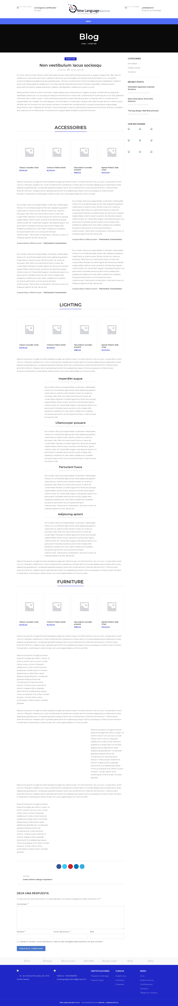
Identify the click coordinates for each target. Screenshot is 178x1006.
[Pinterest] (70, 866)
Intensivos (120, 980)
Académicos (121, 976)
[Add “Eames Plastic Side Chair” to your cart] (122, 143)
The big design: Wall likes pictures (143, 111)
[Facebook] (58, 866)
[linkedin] (76, 866)
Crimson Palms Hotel (56, 167)
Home (83, 44)
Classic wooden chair (29, 167)
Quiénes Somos (147, 980)
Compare (40, 154)
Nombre (21, 932)
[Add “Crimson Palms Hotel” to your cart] (67, 143)
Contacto (144, 989)
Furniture (92, 44)
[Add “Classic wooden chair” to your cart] (40, 143)
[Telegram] (82, 866)
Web (92, 932)
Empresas (120, 984)
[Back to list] (70, 878)
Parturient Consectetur (55, 243)
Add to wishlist (40, 160)
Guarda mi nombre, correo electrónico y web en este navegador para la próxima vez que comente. (61, 941)
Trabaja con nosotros (148, 993)
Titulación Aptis (97, 980)
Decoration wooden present (83, 168)
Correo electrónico (61, 932)
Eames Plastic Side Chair (110, 168)
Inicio (142, 976)
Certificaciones (146, 984)
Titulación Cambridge (100, 976)
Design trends (134, 68)
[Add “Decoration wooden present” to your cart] (95, 143)
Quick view (40, 149)
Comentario (22, 904)
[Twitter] (64, 866)
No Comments (144, 93)
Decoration (132, 63)
